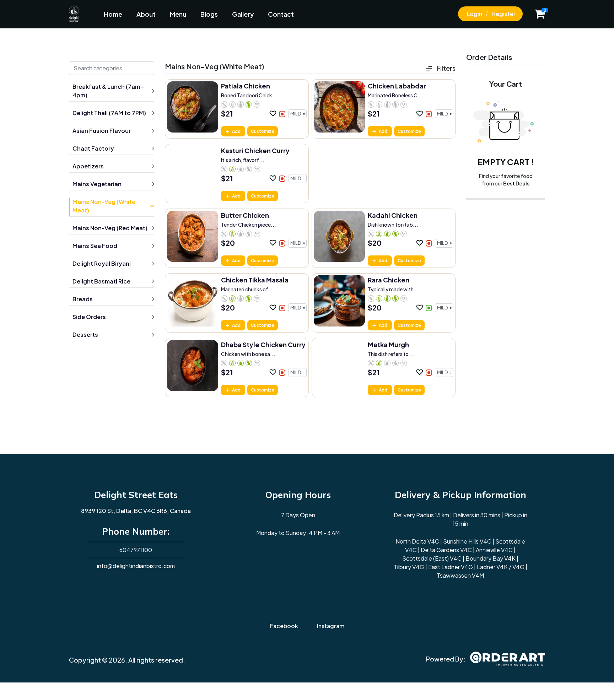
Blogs (209, 14)
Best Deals (516, 183)
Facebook (284, 626)
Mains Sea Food (94, 245)
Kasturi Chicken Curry (255, 150)
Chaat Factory (93, 148)
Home (113, 14)
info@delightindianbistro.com (136, 565)
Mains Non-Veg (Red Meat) (109, 228)
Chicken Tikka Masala (255, 280)
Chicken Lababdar (397, 86)
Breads (82, 299)
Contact (281, 14)
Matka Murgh (388, 344)
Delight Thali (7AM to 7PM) (109, 113)
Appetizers (88, 166)
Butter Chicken (245, 215)
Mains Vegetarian (97, 184)
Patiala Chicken (245, 86)
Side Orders (89, 316)
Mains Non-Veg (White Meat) (103, 206)
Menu (178, 14)
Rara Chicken (388, 280)
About (146, 14)
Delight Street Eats (136, 494)
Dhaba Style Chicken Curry (263, 344)
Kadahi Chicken (393, 215)
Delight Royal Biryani (101, 263)
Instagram (330, 626)
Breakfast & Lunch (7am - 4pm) (108, 91)
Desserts (85, 334)
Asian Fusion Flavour (101, 130)
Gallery (243, 14)
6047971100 (135, 550)
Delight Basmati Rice (101, 281)
